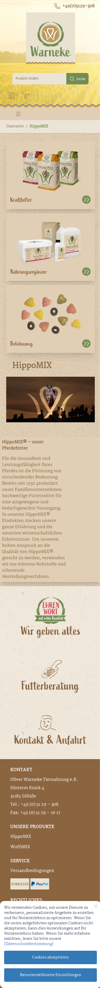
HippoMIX (39, 126)
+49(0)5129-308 (78, 6)
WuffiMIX (20, 847)
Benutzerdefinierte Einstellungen (50, 975)
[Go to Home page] (50, 38)
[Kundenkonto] (12, 96)
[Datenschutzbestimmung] (29, 944)
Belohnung (21, 344)
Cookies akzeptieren (50, 957)
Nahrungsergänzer (28, 272)
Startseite (15, 126)
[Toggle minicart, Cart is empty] (25, 96)
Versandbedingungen (32, 870)
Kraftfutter (21, 200)
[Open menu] (18, 114)
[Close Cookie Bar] (96, 906)
